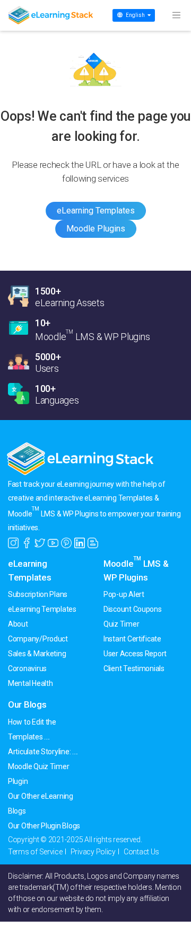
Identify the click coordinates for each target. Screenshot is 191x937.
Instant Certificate (132, 639)
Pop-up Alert (123, 594)
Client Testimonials (133, 668)
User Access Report (135, 653)
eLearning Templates (96, 211)
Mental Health (30, 683)
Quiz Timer (121, 624)
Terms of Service (35, 851)
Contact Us (141, 851)
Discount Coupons (132, 609)
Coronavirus (27, 668)
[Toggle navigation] (176, 15)
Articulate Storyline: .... (43, 751)
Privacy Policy (93, 851)
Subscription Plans (37, 594)
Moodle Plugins (95, 229)
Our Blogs (27, 704)
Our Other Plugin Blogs (44, 826)
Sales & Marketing (37, 653)
